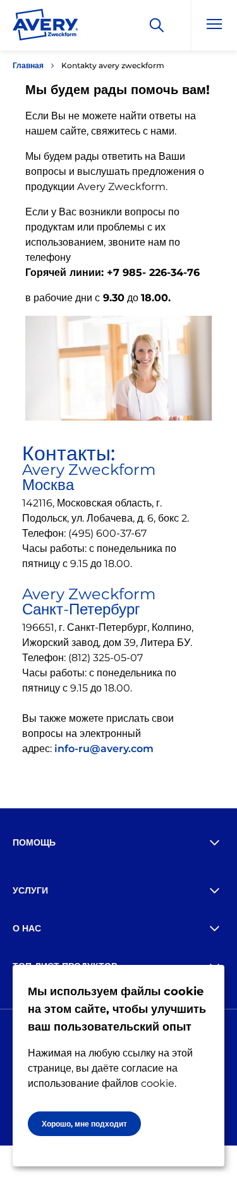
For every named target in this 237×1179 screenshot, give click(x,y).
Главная (28, 65)
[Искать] (157, 25)
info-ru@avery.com (104, 749)
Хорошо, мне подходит (84, 1123)
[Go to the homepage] (45, 27)
